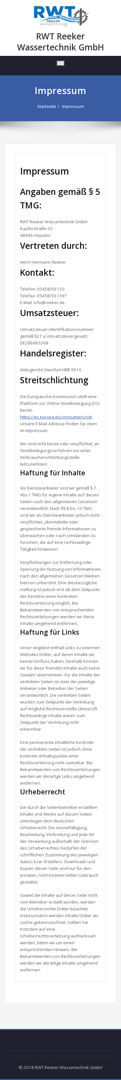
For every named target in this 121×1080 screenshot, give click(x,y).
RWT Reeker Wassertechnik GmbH (60, 41)
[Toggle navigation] (61, 63)
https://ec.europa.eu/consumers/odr (56, 417)
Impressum (73, 106)
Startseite (46, 106)
